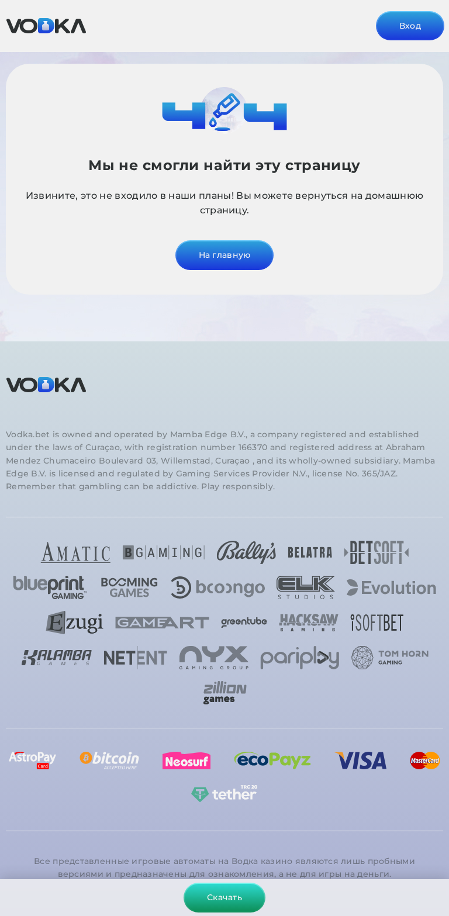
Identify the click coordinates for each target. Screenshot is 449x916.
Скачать (224, 897)
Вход (410, 25)
